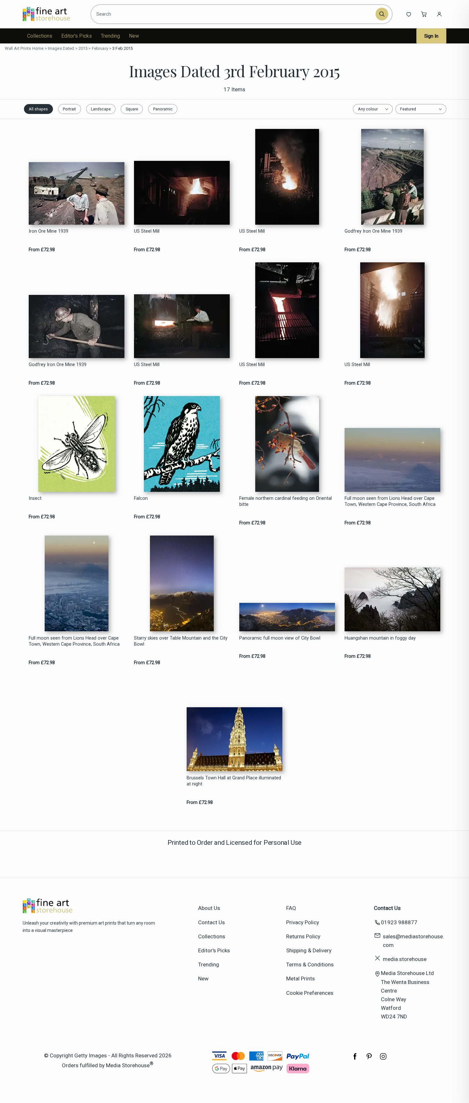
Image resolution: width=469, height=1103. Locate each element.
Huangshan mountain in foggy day (380, 638)
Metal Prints (300, 978)
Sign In (431, 36)
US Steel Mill (147, 231)
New (134, 36)
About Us (209, 908)
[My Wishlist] (409, 14)
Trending (110, 36)
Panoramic (163, 109)
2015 (83, 48)
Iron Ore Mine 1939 (48, 231)
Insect (35, 498)
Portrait (69, 109)
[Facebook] (355, 1059)
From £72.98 (42, 249)
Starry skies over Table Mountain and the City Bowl (180, 641)
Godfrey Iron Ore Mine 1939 (373, 231)
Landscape (101, 109)
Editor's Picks (76, 36)
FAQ (291, 908)
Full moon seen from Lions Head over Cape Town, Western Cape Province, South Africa (390, 501)
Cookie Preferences (309, 993)
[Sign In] (439, 14)
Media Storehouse (128, 1065)
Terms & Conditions (310, 964)
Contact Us (211, 922)
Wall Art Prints (18, 48)
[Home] (52, 14)
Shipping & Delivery (308, 950)
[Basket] (424, 14)
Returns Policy (303, 936)
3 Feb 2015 (122, 48)
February (100, 48)
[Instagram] (383, 1059)
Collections (39, 36)
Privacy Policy (302, 922)
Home (38, 48)
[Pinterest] (369, 1059)
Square (132, 109)
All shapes (38, 109)
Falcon (141, 498)
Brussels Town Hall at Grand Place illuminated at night (234, 781)
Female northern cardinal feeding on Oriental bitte (285, 501)
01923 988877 (399, 922)
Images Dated (61, 48)
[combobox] (233, 14)
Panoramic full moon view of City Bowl (279, 638)
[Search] (382, 14)
